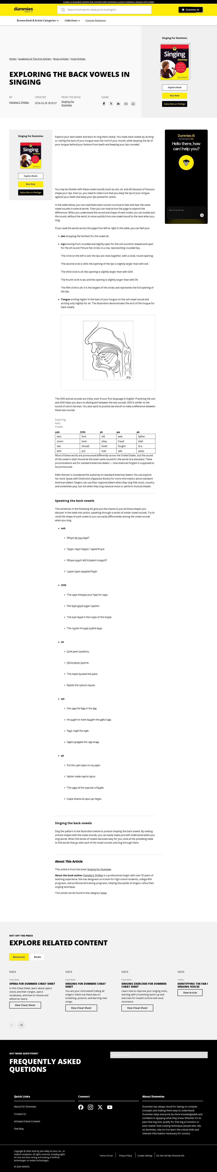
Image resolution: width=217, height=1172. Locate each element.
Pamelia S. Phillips (19, 102)
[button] (38, 20)
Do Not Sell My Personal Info (170, 1155)
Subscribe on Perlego (174, 104)
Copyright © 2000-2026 (25, 1151)
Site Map (19, 1128)
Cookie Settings (145, 1155)
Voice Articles (78, 59)
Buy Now (174, 95)
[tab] (19, 957)
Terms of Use (106, 1155)
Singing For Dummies (67, 103)
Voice (104, 893)
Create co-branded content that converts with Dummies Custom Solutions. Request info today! (108, 1)
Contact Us (20, 1114)
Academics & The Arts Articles (34, 59)
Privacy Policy (125, 1155)
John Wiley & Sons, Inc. (51, 1151)
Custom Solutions (95, 20)
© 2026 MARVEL (22, 1166)
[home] (23, 9)
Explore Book (174, 87)
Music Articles (60, 59)
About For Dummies (25, 1106)
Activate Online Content (27, 1121)
